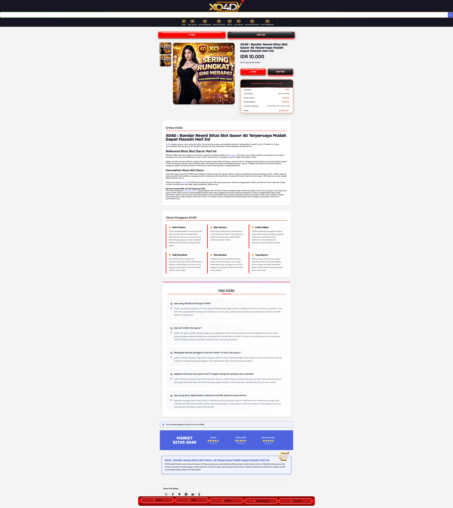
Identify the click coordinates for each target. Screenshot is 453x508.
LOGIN (191, 35)
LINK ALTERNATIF (262, 500)
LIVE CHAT (297, 500)
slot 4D (184, 182)
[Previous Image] (175, 74)
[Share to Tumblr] (199, 494)
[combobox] (224, 14)
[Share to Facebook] (173, 494)
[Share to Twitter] (166, 494)
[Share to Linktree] (179, 494)
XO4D (168, 144)
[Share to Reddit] (192, 494)
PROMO (159, 500)
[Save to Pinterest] (186, 494)
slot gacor (232, 155)
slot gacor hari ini (190, 191)
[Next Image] (233, 74)
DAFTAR (261, 35)
